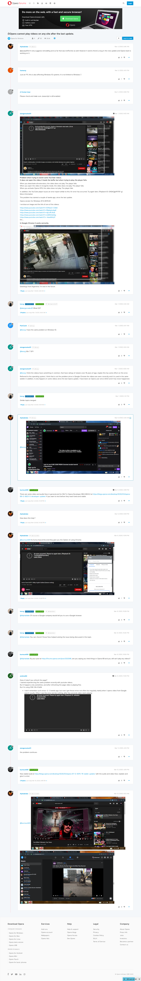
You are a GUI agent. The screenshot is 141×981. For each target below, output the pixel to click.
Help (69, 924)
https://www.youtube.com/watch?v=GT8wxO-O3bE (39, 208)
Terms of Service (99, 941)
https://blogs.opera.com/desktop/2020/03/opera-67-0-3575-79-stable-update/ (65, 774)
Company (124, 924)
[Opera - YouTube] (16, 974)
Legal (95, 924)
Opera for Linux (14, 939)
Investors (123, 938)
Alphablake (24, 46)
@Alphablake (51, 611)
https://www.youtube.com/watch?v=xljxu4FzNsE (37, 212)
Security (96, 929)
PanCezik (23, 326)
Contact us (124, 944)
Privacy (96, 932)
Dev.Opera (71, 938)
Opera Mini (13, 956)
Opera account (46, 932)
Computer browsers (15, 929)
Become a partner (126, 941)
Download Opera (71, 19)
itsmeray (23, 70)
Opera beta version (16, 942)
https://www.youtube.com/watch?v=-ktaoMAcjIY (37, 217)
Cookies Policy (98, 935)
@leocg (32, 325)
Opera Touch (13, 959)
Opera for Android (15, 953)
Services (45, 924)
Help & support (72, 929)
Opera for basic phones (18, 962)
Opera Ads (45, 938)
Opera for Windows (17, 38)
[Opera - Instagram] (24, 974)
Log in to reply (127, 38)
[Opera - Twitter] (12, 974)
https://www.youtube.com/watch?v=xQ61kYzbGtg (38, 215)
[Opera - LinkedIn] (20, 974)
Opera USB (13, 945)
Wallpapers (45, 935)
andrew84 (23, 676)
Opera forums (72, 935)
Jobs (122, 935)
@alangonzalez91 (52, 304)
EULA (95, 938)
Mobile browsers (13, 949)
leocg (22, 304)
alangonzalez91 (25, 113)
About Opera (125, 929)
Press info (123, 932)
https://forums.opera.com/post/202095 (56, 658)
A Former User (25, 92)
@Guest (33, 46)
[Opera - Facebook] (8, 974)
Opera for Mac (14, 936)
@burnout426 (35, 535)
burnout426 (24, 490)
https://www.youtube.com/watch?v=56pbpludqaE (38, 210)
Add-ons (44, 929)
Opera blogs (71, 932)
